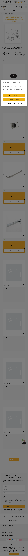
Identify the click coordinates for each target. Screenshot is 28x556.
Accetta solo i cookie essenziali (14, 103)
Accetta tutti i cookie (14, 95)
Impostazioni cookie (14, 99)
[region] (14, 93)
